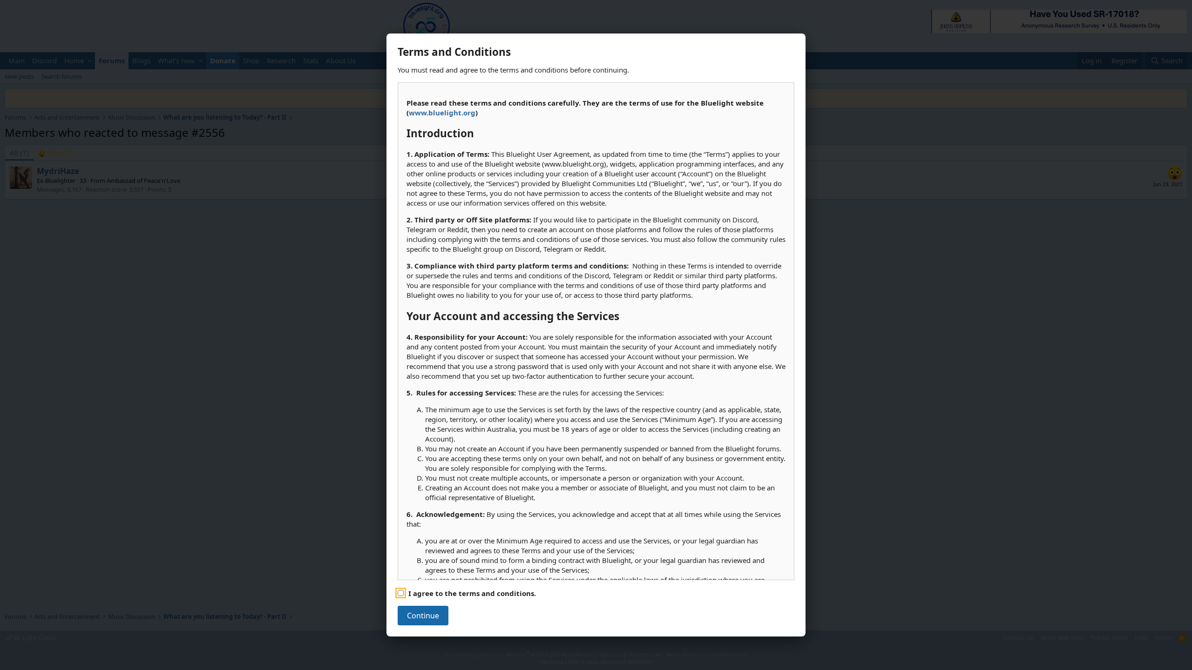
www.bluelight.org (442, 112)
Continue (423, 615)
